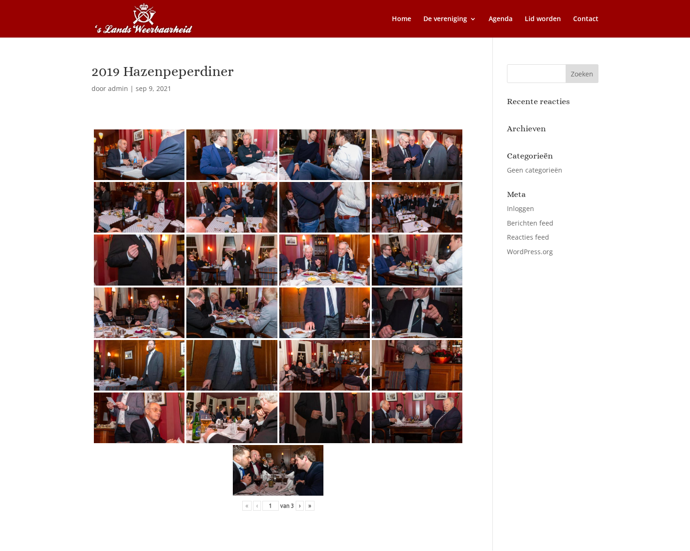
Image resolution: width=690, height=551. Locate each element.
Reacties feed (528, 237)
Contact (585, 19)
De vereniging (445, 19)
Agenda (501, 19)
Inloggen (520, 208)
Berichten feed (530, 223)
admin (118, 88)
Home (401, 19)
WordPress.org (530, 251)
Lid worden (543, 19)
